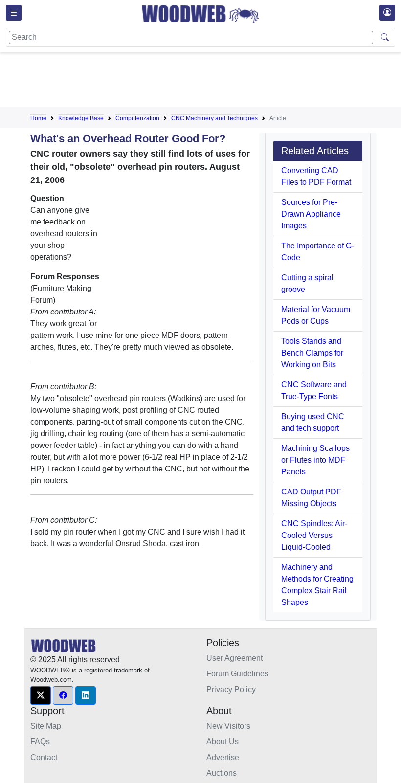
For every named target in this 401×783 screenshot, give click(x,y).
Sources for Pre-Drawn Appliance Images (311, 214)
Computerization (137, 118)
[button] (40, 695)
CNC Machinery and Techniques (214, 118)
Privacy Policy (231, 689)
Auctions (221, 773)
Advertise (222, 757)
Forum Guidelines (237, 674)
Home (38, 118)
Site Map (45, 726)
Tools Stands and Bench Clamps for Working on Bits (312, 353)
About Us (222, 742)
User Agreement (234, 658)
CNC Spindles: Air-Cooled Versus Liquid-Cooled (314, 535)
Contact (43, 757)
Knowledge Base (81, 118)
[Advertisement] (208, 81)
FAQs (40, 742)
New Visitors (228, 726)
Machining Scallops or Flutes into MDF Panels (315, 460)
